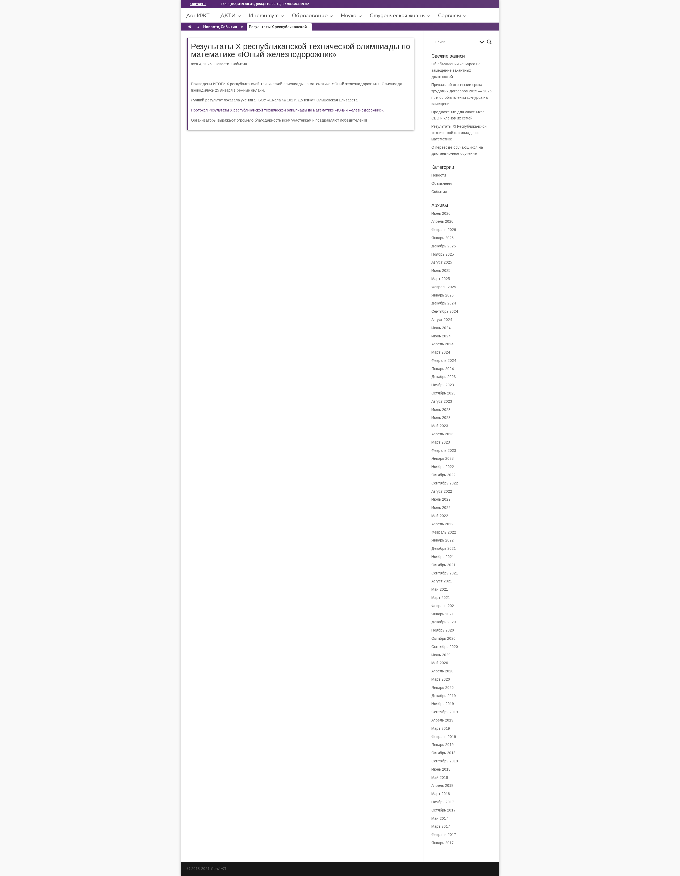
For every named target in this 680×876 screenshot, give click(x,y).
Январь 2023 (442, 458)
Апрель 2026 (442, 221)
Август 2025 (441, 262)
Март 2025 (440, 279)
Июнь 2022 (440, 507)
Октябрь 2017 (443, 810)
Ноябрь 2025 (442, 254)
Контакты (198, 4)
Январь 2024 (442, 369)
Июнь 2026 (440, 213)
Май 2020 (439, 663)
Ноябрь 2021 (442, 557)
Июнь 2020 (440, 655)
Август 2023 (441, 401)
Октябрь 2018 (443, 753)
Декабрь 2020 (443, 622)
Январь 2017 (442, 843)
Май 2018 (439, 777)
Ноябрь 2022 (442, 467)
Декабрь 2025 (443, 246)
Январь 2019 (442, 744)
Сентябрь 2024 (444, 311)
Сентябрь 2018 (444, 761)
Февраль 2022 (443, 532)
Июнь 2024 (440, 336)
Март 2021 (440, 597)
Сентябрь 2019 (444, 712)
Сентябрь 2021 (444, 573)
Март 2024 (440, 352)
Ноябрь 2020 (442, 630)
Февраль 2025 (443, 287)
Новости (211, 27)
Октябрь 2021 (443, 565)
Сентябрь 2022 (444, 483)
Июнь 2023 (440, 417)
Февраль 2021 (443, 606)
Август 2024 (441, 319)
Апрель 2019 (442, 720)
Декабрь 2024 (443, 303)
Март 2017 (440, 826)
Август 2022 (441, 491)
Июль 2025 (440, 270)
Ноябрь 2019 (442, 704)
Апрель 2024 (442, 344)
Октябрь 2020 (443, 638)
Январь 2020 (442, 687)
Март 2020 (440, 679)
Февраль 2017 (443, 834)
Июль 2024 (440, 328)
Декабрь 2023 (443, 377)
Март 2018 (440, 794)
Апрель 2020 (442, 671)
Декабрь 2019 (443, 696)
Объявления (442, 183)
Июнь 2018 (440, 769)
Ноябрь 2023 (442, 385)
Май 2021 (439, 589)
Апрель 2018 (442, 785)
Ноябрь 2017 (442, 802)
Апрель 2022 (442, 524)
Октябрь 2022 (443, 475)
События (229, 27)
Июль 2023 (440, 409)
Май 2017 (439, 818)
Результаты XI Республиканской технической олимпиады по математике (459, 132)
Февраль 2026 (443, 229)
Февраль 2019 (443, 737)
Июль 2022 (440, 499)
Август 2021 (441, 581)
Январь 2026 (442, 238)
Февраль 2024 (443, 360)
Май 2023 (439, 426)
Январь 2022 (442, 540)
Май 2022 (439, 516)
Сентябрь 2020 (444, 647)
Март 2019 (440, 728)
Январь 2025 (442, 295)
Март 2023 (440, 442)
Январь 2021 (442, 614)
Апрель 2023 (442, 434)
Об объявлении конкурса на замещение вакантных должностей (456, 70)
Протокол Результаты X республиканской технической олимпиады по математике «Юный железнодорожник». (287, 110)
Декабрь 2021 (443, 548)
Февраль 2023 (443, 450)
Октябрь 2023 (443, 393)
